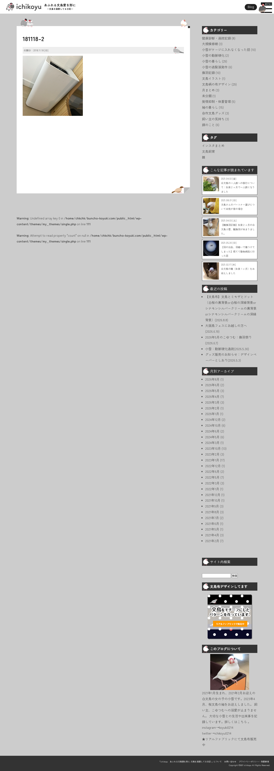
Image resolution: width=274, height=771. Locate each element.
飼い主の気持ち (213, 118)
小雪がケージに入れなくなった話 (226, 49)
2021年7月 (212, 517)
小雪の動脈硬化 (213, 55)
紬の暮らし (210, 107)
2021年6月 (212, 523)
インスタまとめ (213, 145)
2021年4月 (212, 535)
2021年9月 (212, 506)
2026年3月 (212, 402)
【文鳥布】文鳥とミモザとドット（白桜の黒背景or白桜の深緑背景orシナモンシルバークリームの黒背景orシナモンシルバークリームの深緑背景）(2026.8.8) (231, 308)
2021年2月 (212, 540)
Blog (251, 6)
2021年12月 (212, 494)
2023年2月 (212, 454)
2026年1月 (212, 413)
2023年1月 (212, 460)
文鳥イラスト (211, 78)
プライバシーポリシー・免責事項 (254, 761)
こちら (242, 721)
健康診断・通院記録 (216, 38)
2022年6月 (212, 471)
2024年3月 (212, 442)
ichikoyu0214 (223, 733)
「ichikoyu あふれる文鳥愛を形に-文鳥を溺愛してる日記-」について (190, 761)
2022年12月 (213, 465)
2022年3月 (212, 483)
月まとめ (208, 90)
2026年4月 (212, 396)
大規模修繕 (210, 43)
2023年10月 (213, 448)
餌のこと (208, 124)
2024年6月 (212, 431)
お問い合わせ (230, 761)
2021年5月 (212, 529)
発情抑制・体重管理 (216, 101)
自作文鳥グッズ (213, 113)
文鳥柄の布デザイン (216, 84)
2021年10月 (212, 500)
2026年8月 (212, 379)
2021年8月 (212, 511)
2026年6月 (212, 384)
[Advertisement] (103, 156)
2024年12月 (213, 419)
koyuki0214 (226, 727)
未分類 (207, 95)
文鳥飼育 (208, 151)
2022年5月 (212, 477)
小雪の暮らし (211, 61)
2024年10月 (213, 425)
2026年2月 (212, 408)
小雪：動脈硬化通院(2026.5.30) (227, 348)
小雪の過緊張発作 (215, 67)
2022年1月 (212, 488)
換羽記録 (208, 72)
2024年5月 (212, 437)
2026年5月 (212, 390)
